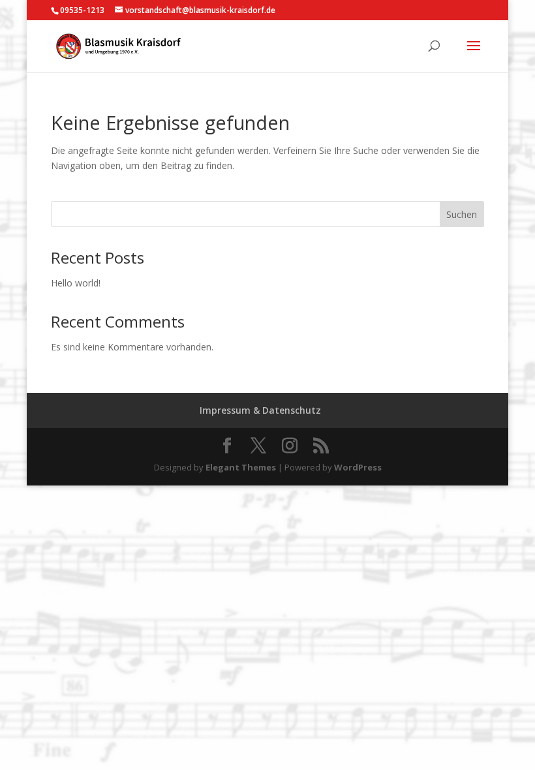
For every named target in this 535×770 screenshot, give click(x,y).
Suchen (461, 214)
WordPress (358, 467)
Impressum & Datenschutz (260, 410)
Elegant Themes (241, 467)
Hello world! (75, 283)
